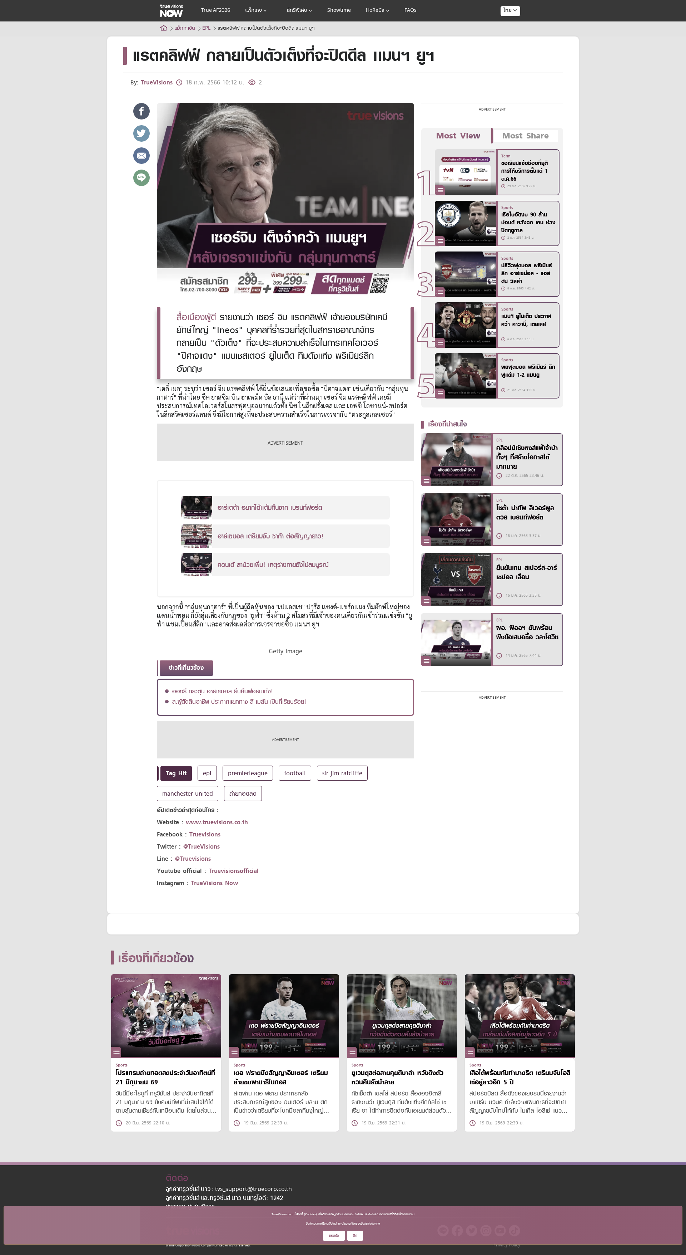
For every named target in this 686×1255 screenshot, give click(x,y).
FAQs (410, 10)
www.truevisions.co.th (217, 822)
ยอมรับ (334, 1235)
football (295, 773)
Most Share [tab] (525, 136)
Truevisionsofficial (234, 871)
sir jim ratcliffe (342, 773)
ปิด (355, 1235)
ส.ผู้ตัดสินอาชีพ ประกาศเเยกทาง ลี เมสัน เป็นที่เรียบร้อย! (239, 701)
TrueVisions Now (214, 883)
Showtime (339, 10)
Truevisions (204, 834)
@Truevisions (193, 859)
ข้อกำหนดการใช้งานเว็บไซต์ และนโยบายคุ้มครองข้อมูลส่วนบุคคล (343, 1223)
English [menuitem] (505, 36)
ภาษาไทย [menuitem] (503, 25)
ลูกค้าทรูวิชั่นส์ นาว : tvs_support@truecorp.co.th (229, 1189)
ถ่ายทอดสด (243, 793)
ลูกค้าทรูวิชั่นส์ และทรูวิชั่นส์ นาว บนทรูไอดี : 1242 (224, 1198)
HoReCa (375, 10)
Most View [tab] (458, 136)
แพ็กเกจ (253, 10)
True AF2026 (215, 10)
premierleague (248, 773)
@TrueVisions (201, 846)
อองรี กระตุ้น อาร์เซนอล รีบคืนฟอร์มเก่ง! (222, 691)
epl (207, 773)
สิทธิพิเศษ (297, 10)
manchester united (187, 793)
